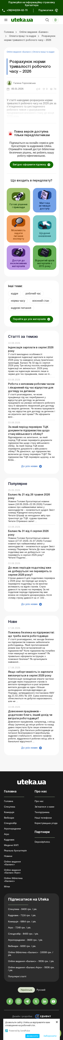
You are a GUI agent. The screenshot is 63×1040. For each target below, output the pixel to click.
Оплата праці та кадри (43, 52)
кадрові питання (21, 307)
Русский (41, 989)
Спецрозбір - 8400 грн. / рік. (23, 933)
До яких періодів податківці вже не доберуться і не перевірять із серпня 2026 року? (30, 571)
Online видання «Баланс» (19, 52)
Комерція (9, 812)
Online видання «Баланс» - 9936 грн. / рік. (31, 961)
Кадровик (9, 839)
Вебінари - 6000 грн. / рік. (22, 946)
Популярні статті (17, 976)
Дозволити (32, 1035)
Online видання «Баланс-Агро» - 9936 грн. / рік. (31, 969)
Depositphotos (42, 841)
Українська (26, 989)
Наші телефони (43, 817)
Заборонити (50, 1035)
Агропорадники (12, 828)
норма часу (18, 300)
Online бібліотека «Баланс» (13, 879)
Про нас (39, 801)
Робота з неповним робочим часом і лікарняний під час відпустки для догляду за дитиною (31, 387)
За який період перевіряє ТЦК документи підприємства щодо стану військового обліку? (29, 430)
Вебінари (9, 817)
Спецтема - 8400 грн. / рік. (22, 909)
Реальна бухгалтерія (15, 850)
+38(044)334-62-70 (17, 10)
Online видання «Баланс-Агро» (12, 871)
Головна (8, 801)
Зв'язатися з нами (44, 806)
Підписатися (45, 10)
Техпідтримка (42, 812)
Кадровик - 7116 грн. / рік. (22, 915)
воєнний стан (40, 300)
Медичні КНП (11, 845)
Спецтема (9, 806)
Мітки (7, 886)
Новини (8, 856)
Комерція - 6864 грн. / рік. (22, 921)
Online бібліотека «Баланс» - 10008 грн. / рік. (30, 953)
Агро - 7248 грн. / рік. (19, 927)
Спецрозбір (10, 823)
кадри (14, 293)
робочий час (33, 293)
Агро (6, 834)
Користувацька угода (46, 823)
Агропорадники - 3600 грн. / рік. (25, 940)
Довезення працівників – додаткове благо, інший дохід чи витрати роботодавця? (30, 715)
